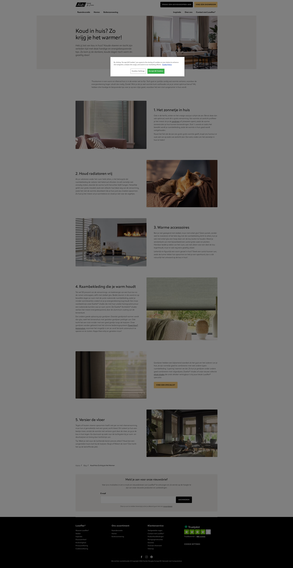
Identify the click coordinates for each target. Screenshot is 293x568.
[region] (147, 67)
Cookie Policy (167, 64)
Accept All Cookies (156, 71)
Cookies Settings (138, 71)
